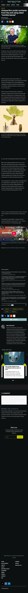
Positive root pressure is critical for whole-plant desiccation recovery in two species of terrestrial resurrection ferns (14, 284)
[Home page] (14, 2)
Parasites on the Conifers (7, 288)
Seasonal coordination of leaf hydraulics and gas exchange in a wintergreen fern (14, 272)
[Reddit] (10, 22)
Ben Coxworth (10, 325)
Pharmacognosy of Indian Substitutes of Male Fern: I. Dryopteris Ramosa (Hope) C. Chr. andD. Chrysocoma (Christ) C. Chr (13, 292)
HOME (17, 4)
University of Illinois (17, 309)
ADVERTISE (3, 570)
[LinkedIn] (7, 22)
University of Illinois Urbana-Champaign (15, 247)
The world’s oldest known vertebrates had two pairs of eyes (13, 368)
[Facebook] (2, 22)
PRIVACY (3, 574)
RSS (2, 577)
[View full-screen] (26, 26)
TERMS (2, 572)
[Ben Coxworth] (3, 327)
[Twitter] (5, 22)
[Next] (24, 365)
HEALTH (8, 4)
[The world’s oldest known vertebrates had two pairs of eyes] (14, 358)
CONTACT (3, 576)
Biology (3, 8)
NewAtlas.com (18, 565)
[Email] (13, 22)
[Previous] (3, 365)
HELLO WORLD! (4, 563)
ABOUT (2, 567)
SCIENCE (3, 4)
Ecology (19, 221)
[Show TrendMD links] (25, 304)
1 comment (15, 319)
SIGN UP (13, 4)
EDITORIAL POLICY (5, 568)
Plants (6, 311)
